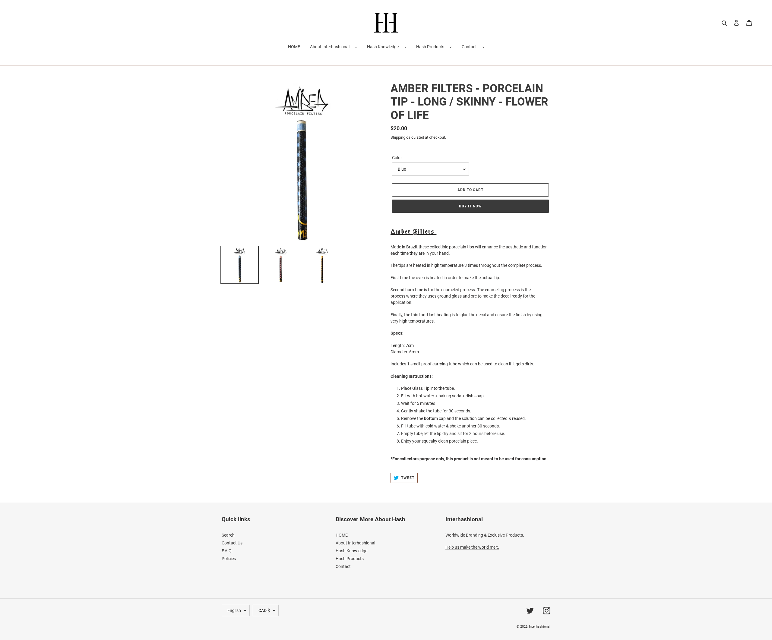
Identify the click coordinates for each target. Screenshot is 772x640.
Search (228, 535)
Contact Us (232, 543)
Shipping (398, 137)
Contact (469, 46)
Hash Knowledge (383, 46)
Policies (229, 558)
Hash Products (430, 46)
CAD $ (264, 610)
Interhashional (539, 627)
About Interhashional (330, 46)
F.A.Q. (227, 550)
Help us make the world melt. (472, 547)
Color (397, 157)
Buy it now (470, 206)
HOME (342, 535)
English (234, 610)
